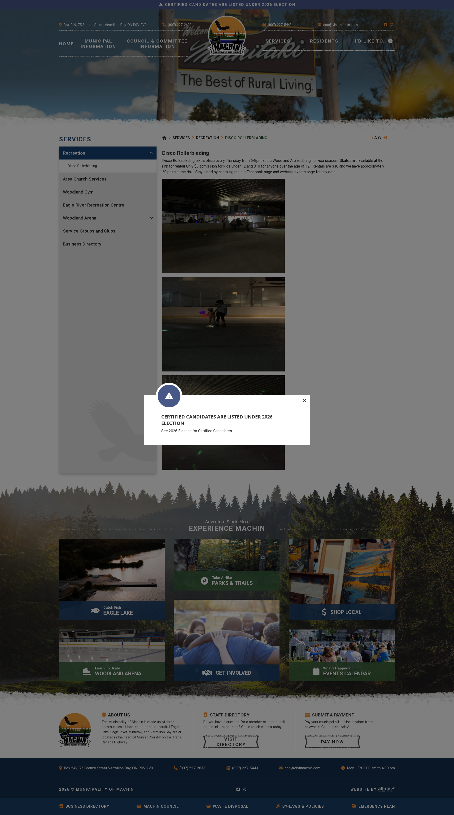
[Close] (304, 401)
